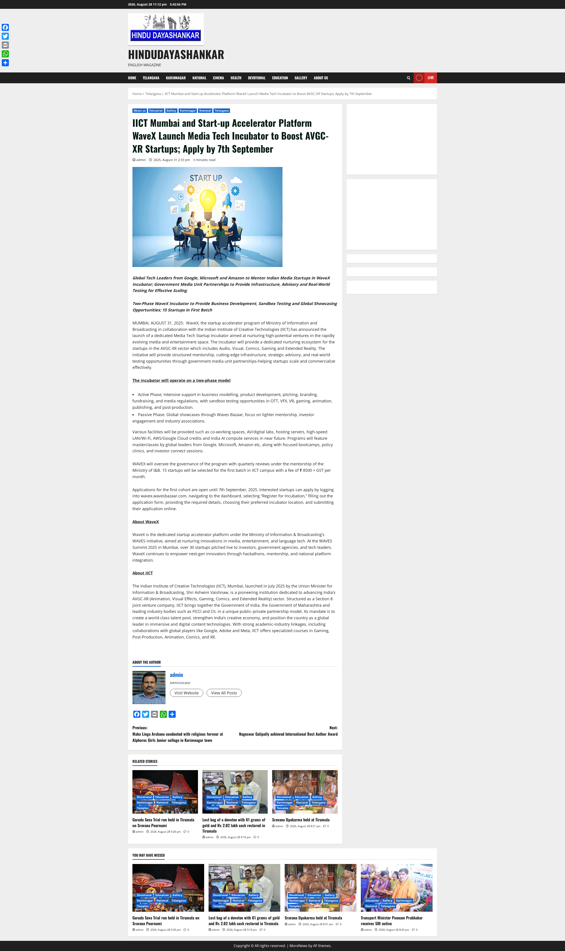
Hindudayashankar (176, 54)
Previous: (177, 734)
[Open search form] (408, 78)
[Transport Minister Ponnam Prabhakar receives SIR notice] (397, 888)
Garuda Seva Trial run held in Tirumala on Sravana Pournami (163, 822)
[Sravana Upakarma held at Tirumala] (305, 792)
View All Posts (224, 692)
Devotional (257, 77)
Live (431, 77)
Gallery (301, 77)
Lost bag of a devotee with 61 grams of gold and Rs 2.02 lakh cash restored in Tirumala (233, 825)
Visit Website (187, 692)
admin (141, 160)
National (199, 77)
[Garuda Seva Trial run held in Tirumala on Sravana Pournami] (165, 792)
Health (236, 77)
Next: (288, 731)
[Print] (5, 45)
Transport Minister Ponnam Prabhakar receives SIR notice (392, 920)
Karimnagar (176, 77)
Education (280, 77)
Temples (143, 808)
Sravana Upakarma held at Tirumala (301, 819)
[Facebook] (5, 27)
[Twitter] (5, 36)
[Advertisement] (392, 139)
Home (132, 77)
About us (321, 77)
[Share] (5, 62)
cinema (218, 77)
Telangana (151, 77)
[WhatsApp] (5, 53)
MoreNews (298, 945)
